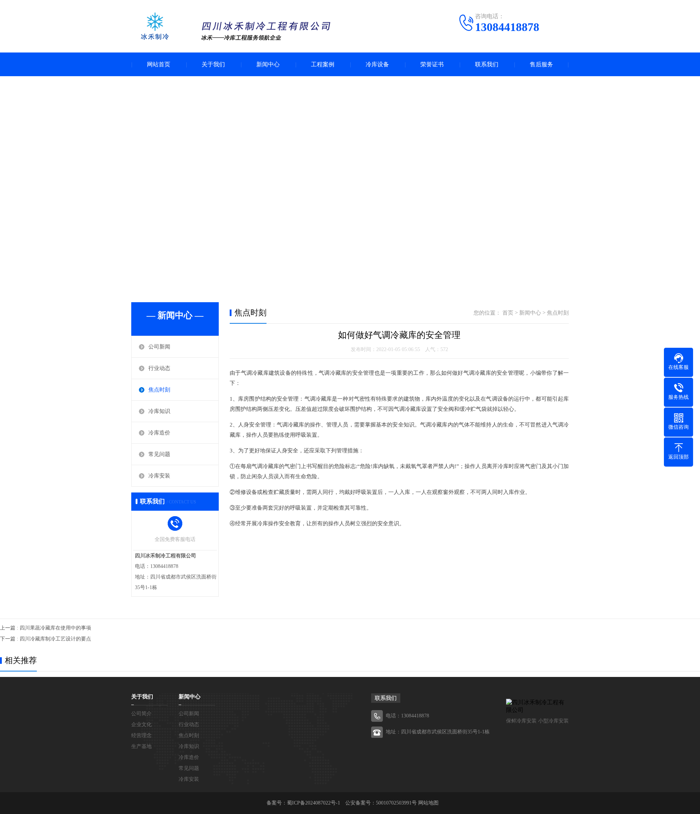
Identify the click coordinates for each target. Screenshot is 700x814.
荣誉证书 (432, 64)
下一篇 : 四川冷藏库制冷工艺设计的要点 (45, 639)
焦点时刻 (159, 390)
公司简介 (141, 713)
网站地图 (428, 803)
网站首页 (158, 64)
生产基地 (141, 746)
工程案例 (322, 64)
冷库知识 (159, 411)
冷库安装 (159, 476)
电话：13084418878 (407, 715)
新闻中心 (268, 64)
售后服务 (541, 64)
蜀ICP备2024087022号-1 (313, 803)
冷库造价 (159, 433)
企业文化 (141, 724)
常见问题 (159, 454)
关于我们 (213, 64)
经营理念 (141, 735)
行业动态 (159, 368)
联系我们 (486, 64)
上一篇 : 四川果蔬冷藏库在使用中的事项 (45, 628)
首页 (507, 313)
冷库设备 (377, 64)
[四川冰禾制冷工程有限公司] (233, 27)
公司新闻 (159, 347)
